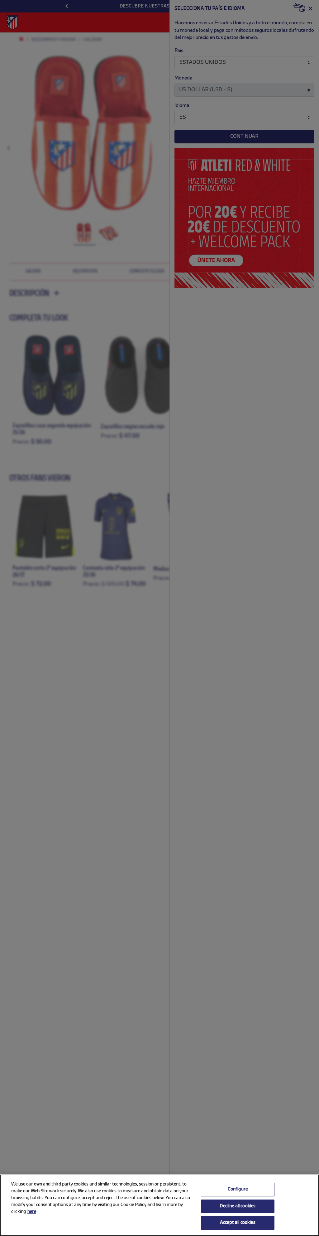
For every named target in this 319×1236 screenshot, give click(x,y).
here (31, 1212)
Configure (238, 1189)
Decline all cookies (237, 1206)
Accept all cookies (237, 1223)
